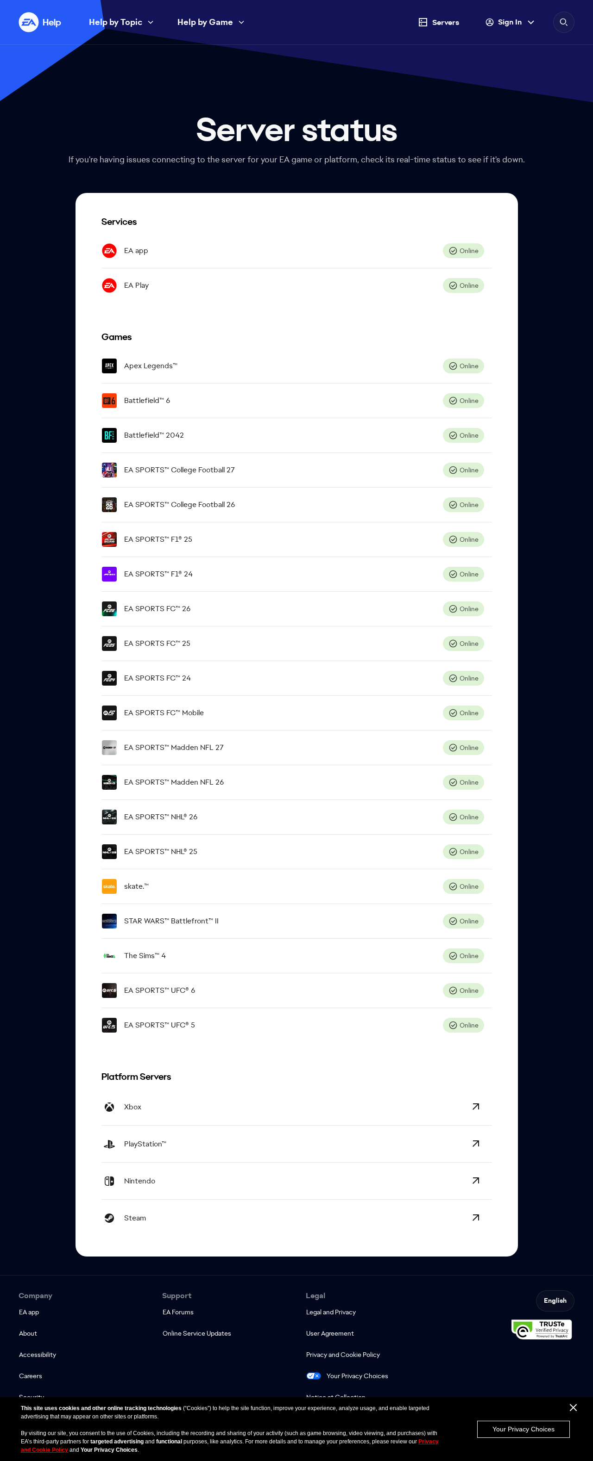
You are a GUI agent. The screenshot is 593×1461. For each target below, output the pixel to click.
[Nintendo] (475, 1180)
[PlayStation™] (475, 1143)
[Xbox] (475, 1106)
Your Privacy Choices (357, 1376)
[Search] (563, 22)
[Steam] (475, 1217)
